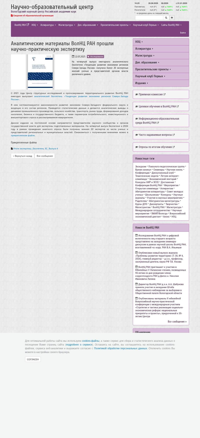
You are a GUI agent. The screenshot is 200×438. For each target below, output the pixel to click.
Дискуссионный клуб (163, 172)
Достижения (167, 182)
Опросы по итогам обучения (155, 147)
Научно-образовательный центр (52, 7)
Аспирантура (47, 24)
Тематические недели (146, 175)
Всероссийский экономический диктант (160, 215)
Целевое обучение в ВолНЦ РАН (157, 106)
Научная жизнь (175, 169)
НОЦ (34, 24)
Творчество (172, 204)
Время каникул (143, 169)
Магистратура (66, 24)
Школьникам (152, 194)
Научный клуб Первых (145, 24)
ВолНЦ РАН (20, 24)
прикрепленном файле (23, 135)
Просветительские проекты (115, 24)
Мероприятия (171, 185)
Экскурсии (140, 166)
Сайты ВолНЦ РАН (170, 24)
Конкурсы (166, 194)
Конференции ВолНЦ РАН (148, 185)
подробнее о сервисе (79, 344)
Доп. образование (87, 24)
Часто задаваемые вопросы (155, 134)
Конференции (142, 172)
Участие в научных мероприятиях (165, 197)
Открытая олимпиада (146, 188)
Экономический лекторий (162, 179)
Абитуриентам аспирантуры (150, 191)
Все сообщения (45, 155)
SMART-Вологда (159, 213)
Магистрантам (142, 207)
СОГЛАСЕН (33, 359)
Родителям (141, 200)
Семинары (158, 169)
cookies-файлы (90, 341)
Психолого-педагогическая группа (166, 166)
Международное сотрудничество (152, 210)
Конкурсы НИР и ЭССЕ (147, 182)
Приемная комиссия (151, 94)
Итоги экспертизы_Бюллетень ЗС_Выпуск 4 (35, 148)
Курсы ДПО (141, 204)
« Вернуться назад (22, 155)
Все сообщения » (177, 321)
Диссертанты (156, 204)
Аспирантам (166, 188)
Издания (141, 83)
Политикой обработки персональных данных (120, 348)
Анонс (166, 216)
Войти (183, 32)
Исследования (96, 56)
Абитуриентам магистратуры (164, 200)
